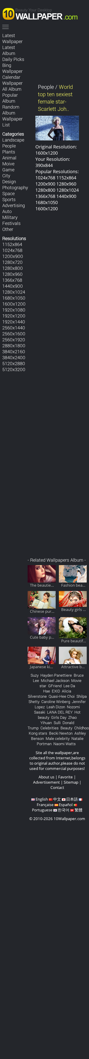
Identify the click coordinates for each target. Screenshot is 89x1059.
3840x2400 (13, 357)
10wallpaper (42, 13)
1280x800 (12, 268)
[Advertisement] (57, 386)
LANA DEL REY (60, 712)
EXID (56, 691)
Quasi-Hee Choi (62, 696)
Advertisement (46, 782)
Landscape (13, 140)
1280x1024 (13, 292)
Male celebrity (58, 738)
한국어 (63, 810)
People (9, 146)
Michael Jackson (55, 680)
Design (9, 181)
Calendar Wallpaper (12, 80)
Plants (8, 152)
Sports (9, 199)
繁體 (78, 810)
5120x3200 (13, 369)
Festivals (11, 223)
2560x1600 (13, 334)
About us (46, 777)
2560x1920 (13, 339)
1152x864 (12, 244)
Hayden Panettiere (56, 675)
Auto (7, 211)
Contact (57, 787)
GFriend (55, 685)
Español (66, 804)
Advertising (13, 205)
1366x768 (12, 280)
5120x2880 (13, 363)
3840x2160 (13, 351)
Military (10, 217)
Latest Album (8, 50)
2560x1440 (13, 328)
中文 (57, 799)
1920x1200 (13, 316)
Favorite (65, 777)
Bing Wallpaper (12, 68)
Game (8, 169)
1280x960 (12, 274)
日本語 (72, 799)
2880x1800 (13, 345)
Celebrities (49, 728)
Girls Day (58, 717)
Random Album (10, 110)
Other (7, 229)
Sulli (57, 722)
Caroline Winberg (55, 701)
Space (8, 193)
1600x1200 (14, 304)
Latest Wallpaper (12, 38)
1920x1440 (13, 322)
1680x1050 (13, 298)
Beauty (66, 728)
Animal (9, 158)
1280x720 (12, 262)
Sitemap (71, 782)
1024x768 (12, 250)
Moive (8, 164)
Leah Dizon (56, 706)
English (42, 799)
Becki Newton (61, 733)
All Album (11, 89)
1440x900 (12, 286)
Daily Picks (13, 59)
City (6, 175)
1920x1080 (13, 310)
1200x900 (12, 256)
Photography (15, 187)
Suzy (35, 675)
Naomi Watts (64, 743)
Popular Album (10, 98)
